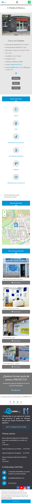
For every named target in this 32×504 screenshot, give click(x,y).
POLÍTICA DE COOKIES (6, 498)
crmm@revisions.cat (16, 64)
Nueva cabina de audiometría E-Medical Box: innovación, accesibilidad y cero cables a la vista (15, 440)
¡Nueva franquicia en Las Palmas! (12, 449)
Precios (16, 88)
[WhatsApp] (29, 2)
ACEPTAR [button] (16, 501)
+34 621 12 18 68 (17, 61)
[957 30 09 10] (5, 483)
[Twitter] (28, 487)
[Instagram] (16, 73)
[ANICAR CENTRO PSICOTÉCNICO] (16, 268)
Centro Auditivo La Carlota (11, 308)
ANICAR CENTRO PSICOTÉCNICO (13, 279)
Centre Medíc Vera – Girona (11, 363)
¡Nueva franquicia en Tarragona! (11, 453)
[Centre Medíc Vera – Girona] (16, 354)
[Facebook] (18, 487)
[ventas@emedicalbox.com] (5, 478)
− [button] (4, 215)
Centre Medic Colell (9, 337)
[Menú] (17, 2)
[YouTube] (21, 487)
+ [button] (4, 212)
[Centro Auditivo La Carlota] (16, 297)
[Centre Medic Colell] (16, 326)
